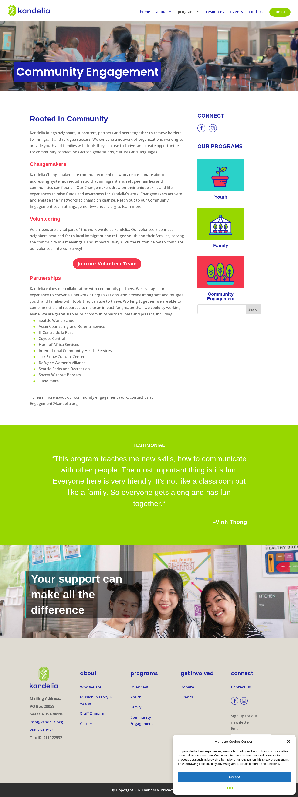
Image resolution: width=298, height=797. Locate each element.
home (145, 12)
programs (186, 12)
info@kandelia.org (46, 722)
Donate (187, 687)
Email (235, 728)
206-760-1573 (42, 729)
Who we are (91, 687)
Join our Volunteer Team (107, 263)
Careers (87, 723)
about (161, 12)
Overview (139, 687)
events (236, 12)
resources (215, 12)
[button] (288, 741)
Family (136, 707)
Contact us (241, 687)
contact (256, 12)
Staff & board (92, 713)
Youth (136, 697)
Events (187, 697)
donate (280, 11)
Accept (234, 777)
